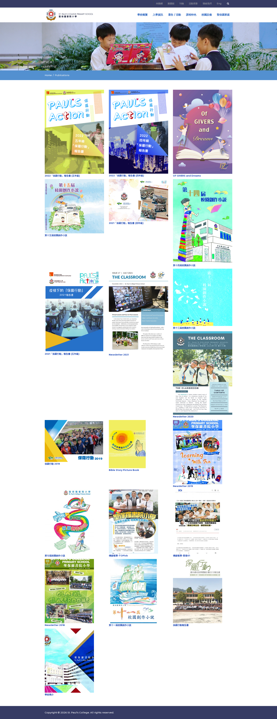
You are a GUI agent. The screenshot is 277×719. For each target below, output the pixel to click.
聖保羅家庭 (223, 14)
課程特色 (191, 14)
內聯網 (159, 3)
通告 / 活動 (174, 14)
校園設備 (206, 14)
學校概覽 (142, 14)
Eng (219, 3)
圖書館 (171, 3)
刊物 (181, 3)
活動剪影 (193, 3)
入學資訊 (158, 14)
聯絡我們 (207, 3)
